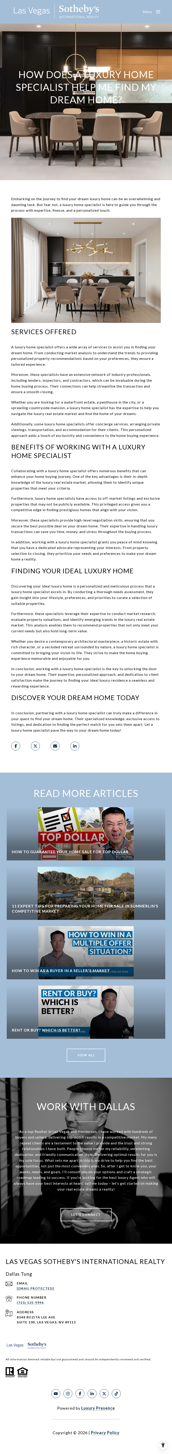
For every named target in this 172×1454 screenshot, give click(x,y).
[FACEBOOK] (79, 1393)
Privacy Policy (105, 1432)
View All (86, 1055)
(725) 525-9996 (30, 1302)
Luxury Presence (98, 1408)
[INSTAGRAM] (67, 1393)
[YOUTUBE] (55, 1393)
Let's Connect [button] (86, 1214)
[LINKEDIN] (92, 1393)
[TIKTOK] (116, 1393)
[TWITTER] (104, 1393)
